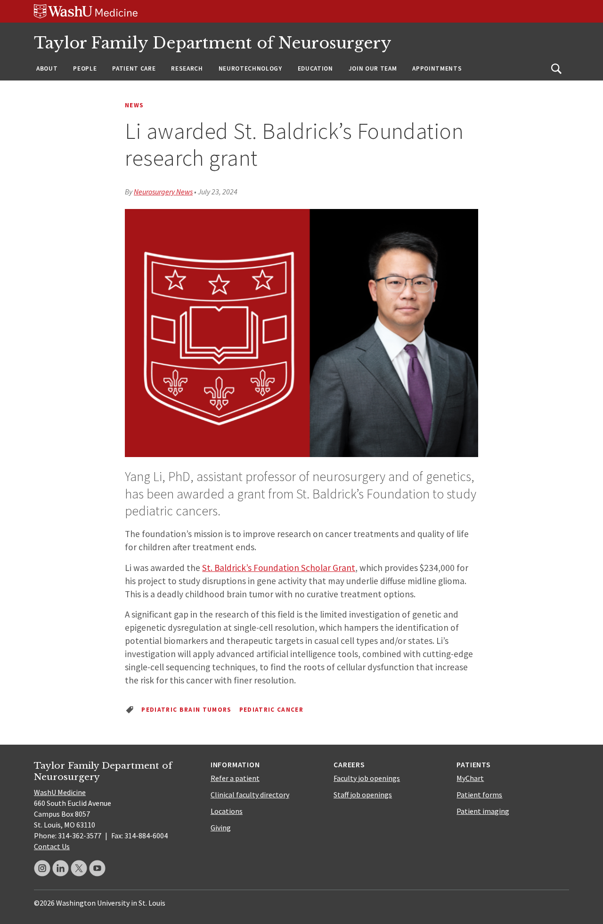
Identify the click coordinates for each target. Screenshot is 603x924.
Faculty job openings (367, 778)
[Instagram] (42, 868)
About (46, 68)
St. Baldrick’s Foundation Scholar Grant (278, 567)
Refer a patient (235, 778)
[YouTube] (97, 868)
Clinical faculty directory (250, 794)
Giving (221, 827)
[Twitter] (79, 868)
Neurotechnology (250, 68)
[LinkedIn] (60, 868)
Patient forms (479, 794)
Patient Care (133, 68)
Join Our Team (373, 68)
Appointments (437, 68)
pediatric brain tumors (186, 710)
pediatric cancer (271, 710)
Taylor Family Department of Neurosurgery (212, 43)
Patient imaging (482, 811)
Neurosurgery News (163, 191)
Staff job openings (363, 794)
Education (315, 68)
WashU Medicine (60, 792)
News (134, 105)
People (85, 68)
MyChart (470, 778)
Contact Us (52, 846)
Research (187, 68)
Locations (227, 811)
